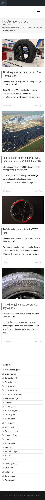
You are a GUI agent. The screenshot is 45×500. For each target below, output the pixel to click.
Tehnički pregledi (11, 451)
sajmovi (8, 447)
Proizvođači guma (12, 435)
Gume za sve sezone (13, 394)
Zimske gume (10, 480)
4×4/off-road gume (12, 370)
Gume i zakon (10, 386)
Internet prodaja (11, 398)
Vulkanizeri (9, 472)
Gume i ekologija (11, 382)
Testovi (8, 455)
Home (4, 25)
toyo (39, 81)
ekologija (6, 170)
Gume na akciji (11, 390)
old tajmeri (9, 427)
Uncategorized (10, 464)
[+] (23, 53)
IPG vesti (8, 402)
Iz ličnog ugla (10, 406)
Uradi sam (9, 468)
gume (5, 241)
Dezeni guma (32, 81)
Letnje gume (10, 415)
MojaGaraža (10, 419)
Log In (3, 3)
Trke (6, 459)
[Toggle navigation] (38, 11)
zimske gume (8, 84)
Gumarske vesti (33, 167)
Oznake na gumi (11, 431)
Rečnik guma (10, 443)
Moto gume (9, 423)
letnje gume (14, 170)
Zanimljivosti (10, 476)
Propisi (7, 439)
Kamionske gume (12, 410)
